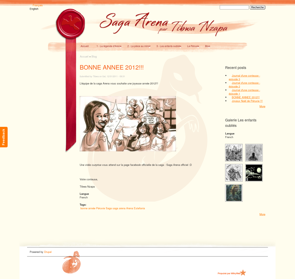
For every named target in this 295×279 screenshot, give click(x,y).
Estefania (139, 208)
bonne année (87, 208)
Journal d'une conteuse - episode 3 (244, 77)
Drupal (48, 252)
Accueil (85, 46)
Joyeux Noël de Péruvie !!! (247, 101)
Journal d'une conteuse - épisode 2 (244, 84)
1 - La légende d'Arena (108, 46)
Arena (129, 208)
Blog (206, 46)
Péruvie (100, 208)
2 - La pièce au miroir (138, 46)
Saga (109, 208)
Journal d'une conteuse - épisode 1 (244, 91)
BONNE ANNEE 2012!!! (246, 97)
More (262, 106)
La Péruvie (192, 46)
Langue (229, 133)
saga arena (119, 208)
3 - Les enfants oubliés (168, 46)
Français (38, 5)
